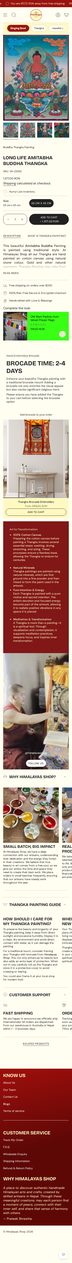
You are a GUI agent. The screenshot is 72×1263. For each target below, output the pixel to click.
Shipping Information (16, 1161)
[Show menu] (5, 15)
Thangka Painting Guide (35, 904)
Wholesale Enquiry (15, 1154)
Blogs (6, 1104)
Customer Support (29, 994)
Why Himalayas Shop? (32, 776)
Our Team (9, 1090)
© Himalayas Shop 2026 (18, 1231)
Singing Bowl (18, 28)
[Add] (62, 334)
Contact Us (10, 1097)
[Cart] (66, 15)
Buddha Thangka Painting (18, 147)
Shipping (9, 183)
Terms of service (13, 1111)
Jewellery (57, 28)
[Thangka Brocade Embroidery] (36, 459)
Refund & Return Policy (18, 1168)
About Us (9, 1082)
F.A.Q (6, 1147)
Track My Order (13, 1140)
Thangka (39, 28)
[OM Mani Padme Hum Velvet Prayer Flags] (15, 326)
